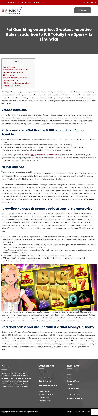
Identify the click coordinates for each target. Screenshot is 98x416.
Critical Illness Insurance (47, 378)
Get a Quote (82, 10)
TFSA (69, 378)
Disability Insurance (45, 381)
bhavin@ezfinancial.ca (32, 2)
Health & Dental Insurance (47, 375)
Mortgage (70, 384)
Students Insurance (45, 401)
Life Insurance (43, 372)
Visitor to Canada (44, 391)
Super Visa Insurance (46, 394)
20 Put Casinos (8, 75)
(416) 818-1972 (10, 2)
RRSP (69, 375)
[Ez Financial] (12, 11)
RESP (69, 372)
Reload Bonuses (9, 67)
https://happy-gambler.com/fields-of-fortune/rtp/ (42, 155)
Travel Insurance (44, 398)
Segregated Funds (73, 381)
